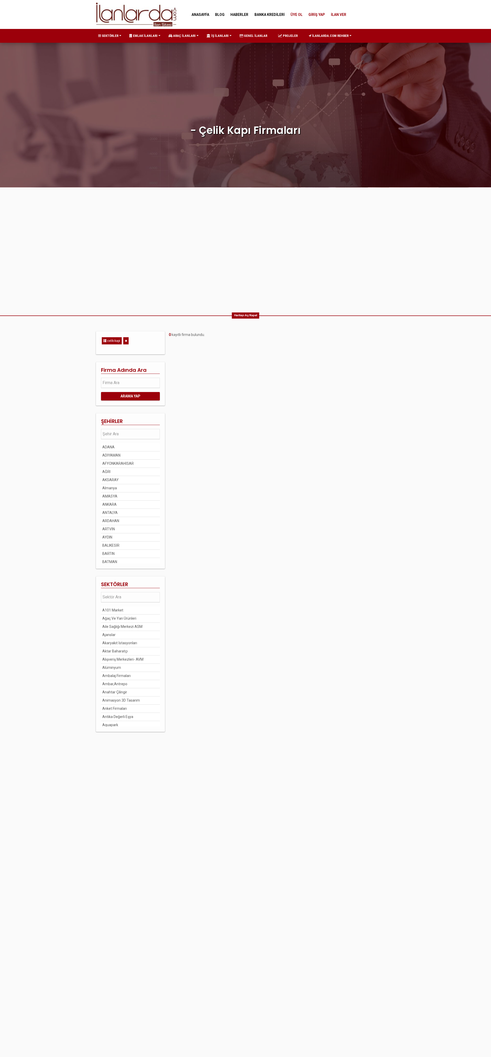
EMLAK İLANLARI (145, 36)
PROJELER (290, 36)
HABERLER (239, 15)
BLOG (220, 15)
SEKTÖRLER (109, 36)
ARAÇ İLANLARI (184, 36)
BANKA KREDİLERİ (269, 15)
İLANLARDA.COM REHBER (330, 36)
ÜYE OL (297, 15)
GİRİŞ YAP (316, 15)
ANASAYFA (200, 15)
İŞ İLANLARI (219, 36)
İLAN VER (338, 15)
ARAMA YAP (130, 396)
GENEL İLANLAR (255, 36)
